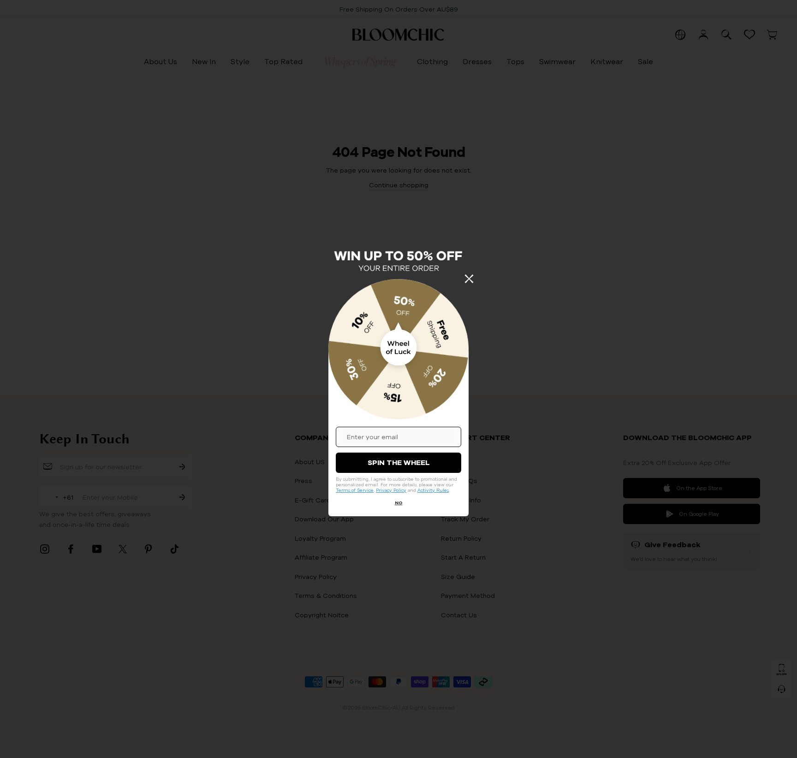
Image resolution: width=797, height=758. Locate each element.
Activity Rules (433, 490)
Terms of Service (355, 490)
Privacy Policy (391, 490)
